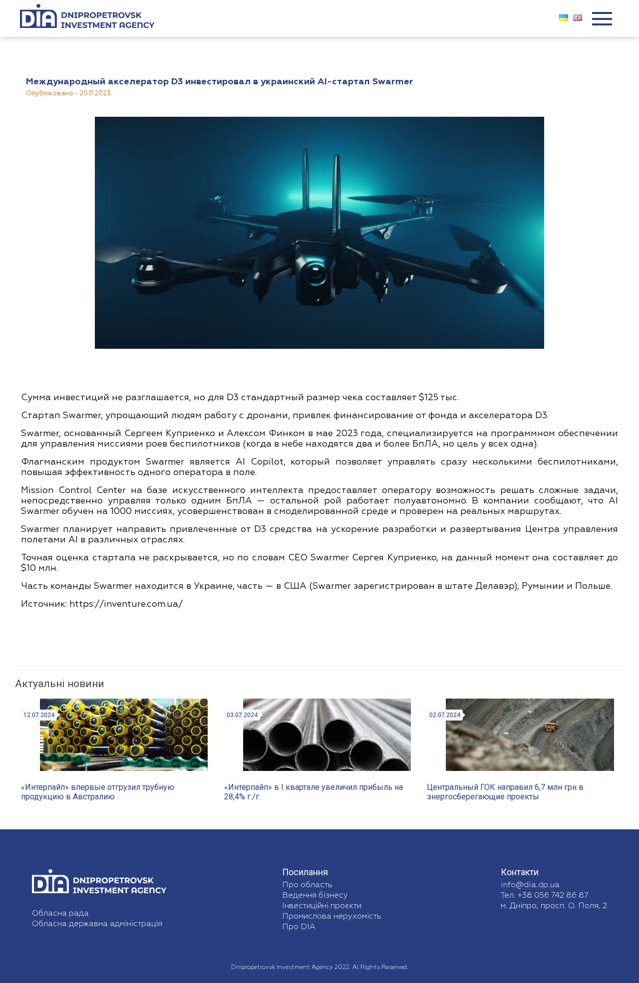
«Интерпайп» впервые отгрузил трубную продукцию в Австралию (97, 791)
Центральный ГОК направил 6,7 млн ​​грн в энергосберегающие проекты (505, 791)
